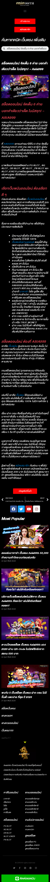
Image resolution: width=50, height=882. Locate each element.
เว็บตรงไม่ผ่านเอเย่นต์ (23, 242)
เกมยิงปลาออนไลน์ (34, 820)
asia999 (9, 144)
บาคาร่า (24, 291)
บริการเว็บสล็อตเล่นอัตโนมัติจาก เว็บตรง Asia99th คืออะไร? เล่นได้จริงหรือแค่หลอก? (23, 601)
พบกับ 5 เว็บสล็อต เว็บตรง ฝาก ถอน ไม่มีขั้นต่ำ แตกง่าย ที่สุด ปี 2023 (24, 695)
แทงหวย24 (6, 716)
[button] (25, 11)
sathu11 (5, 738)
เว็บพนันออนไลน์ (35, 199)
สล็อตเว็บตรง (8, 708)
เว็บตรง (20, 395)
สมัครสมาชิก (22, 466)
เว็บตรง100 (7, 730)
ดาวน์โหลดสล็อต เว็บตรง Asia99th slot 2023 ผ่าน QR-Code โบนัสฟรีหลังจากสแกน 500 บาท (23, 649)
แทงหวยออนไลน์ (9, 723)
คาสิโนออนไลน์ (10, 792)
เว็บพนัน (12, 346)
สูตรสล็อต (30, 836)
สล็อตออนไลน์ (10, 820)
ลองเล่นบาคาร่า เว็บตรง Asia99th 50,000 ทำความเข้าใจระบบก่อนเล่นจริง (24, 555)
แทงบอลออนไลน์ (33, 792)
